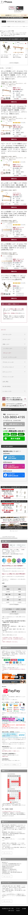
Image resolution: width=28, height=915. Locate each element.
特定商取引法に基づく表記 (8, 908)
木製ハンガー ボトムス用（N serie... (18, 55)
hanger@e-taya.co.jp (12, 870)
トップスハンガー (7, 348)
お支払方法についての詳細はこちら (11, 764)
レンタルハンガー (7, 391)
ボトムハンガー (7, 352)
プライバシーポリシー (11, 895)
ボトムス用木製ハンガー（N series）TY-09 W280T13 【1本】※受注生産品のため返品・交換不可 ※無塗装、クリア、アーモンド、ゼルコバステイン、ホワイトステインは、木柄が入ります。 (14, 75)
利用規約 (19, 895)
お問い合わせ (11, 910)
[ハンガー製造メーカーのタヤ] (8, 2)
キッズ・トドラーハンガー (10, 357)
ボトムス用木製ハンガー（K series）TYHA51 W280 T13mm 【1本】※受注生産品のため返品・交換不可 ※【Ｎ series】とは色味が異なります (14, 214)
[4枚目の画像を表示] (9, 99)
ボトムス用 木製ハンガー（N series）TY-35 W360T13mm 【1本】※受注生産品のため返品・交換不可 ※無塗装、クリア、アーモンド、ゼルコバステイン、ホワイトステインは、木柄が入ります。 (14, 110)
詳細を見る (14, 101)
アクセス (18, 908)
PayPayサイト (8, 699)
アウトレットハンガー (8, 376)
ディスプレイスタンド (8, 367)
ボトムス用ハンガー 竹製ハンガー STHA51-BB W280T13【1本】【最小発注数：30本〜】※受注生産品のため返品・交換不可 (14, 185)
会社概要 (24, 908)
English (18, 910)
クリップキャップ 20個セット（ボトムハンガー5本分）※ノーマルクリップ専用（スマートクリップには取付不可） (13, 277)
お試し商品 (5, 381)
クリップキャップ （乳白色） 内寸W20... (6, 55)
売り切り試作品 (7, 386)
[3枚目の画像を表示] (7, 99)
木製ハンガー (6, 344)
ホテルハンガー (7, 339)
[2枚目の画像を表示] (4, 99)
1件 (24, 122)
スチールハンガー (7, 334)
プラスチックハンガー (8, 362)
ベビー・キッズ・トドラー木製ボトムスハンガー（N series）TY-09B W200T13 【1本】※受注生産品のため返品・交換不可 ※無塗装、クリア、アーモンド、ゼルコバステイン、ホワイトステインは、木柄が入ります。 (14, 148)
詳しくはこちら (7, 853)
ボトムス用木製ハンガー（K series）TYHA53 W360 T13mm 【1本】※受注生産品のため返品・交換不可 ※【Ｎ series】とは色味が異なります (14, 246)
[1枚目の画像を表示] (2, 99)
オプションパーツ (7, 372)
